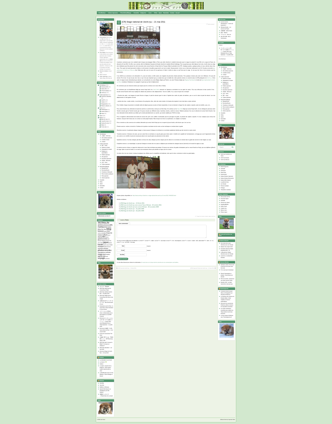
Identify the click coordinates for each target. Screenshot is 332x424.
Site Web (122, 254)
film (103, 237)
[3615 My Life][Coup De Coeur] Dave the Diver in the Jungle (106, 297)
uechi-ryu (213, 216)
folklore (107, 237)
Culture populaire (106, 164)
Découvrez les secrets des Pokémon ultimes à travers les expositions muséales (227, 305)
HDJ (108, 239)
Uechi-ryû (105, 76)
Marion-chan (224, 210)
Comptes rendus (105, 139)
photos (101, 250)
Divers (101, 108)
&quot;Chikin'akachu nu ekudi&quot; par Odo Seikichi (105, 390)
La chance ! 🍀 (103, 362)
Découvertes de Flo (225, 196)
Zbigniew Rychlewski (190, 80)
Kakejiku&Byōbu (225, 204)
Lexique (103, 141)
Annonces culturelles (106, 96)
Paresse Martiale (224, 262)
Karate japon (224, 174)
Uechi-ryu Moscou (225, 159)
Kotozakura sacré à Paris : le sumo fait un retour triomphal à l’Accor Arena (106, 307)
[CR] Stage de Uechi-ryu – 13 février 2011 (132, 203)
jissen (203, 216)
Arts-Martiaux (101, 12)
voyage (101, 258)
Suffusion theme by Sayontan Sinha (227, 419)
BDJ (106, 227)
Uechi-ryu (140, 24)
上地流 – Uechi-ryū (106, 135)
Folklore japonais (106, 154)
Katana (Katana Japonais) (227, 176)
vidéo (107, 256)
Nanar (102, 113)
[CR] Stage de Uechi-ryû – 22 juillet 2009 (132, 210)
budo (105, 231)
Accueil (178, 12)
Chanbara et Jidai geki (107, 172)
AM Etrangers (104, 109)
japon (106, 242)
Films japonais (105, 176)
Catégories (143, 12)
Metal (102, 125)
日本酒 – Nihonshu (106, 160)
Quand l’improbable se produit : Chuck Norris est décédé (227, 275)
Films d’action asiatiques (107, 174)
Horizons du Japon (225, 202)
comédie (103, 233)
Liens (150, 12)
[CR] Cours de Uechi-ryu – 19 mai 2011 (127, 268)
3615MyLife (103, 222)
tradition (108, 254)
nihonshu (109, 246)
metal (111, 244)
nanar (105, 246)
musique (101, 246)
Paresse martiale (225, 185)
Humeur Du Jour (105, 123)
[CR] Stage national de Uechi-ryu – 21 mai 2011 (143, 22)
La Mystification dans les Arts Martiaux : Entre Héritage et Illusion (106, 374)
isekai (101, 242)
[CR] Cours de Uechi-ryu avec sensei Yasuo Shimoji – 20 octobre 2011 (141, 205)
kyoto (104, 244)
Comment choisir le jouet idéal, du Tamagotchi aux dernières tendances (226, 293)
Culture (103, 102)
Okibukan (101, 380)
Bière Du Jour (104, 119)
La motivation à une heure (106, 360)
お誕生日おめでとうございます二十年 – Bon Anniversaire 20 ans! (106, 302)
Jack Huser (102, 419)
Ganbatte (101, 357)
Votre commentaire (123, 223)
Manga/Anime (105, 168)
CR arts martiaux (133, 24)
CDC (108, 231)
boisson (101, 231)
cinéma (99, 233)
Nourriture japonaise (106, 158)
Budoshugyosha (224, 166)
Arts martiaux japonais (107, 137)
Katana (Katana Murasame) (227, 178)
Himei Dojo (223, 172)
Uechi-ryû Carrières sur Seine (225, 235)
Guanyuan (223, 170)
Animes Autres (104, 111)
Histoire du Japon (106, 147)
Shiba (155, 12)
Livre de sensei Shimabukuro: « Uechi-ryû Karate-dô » (227, 23)
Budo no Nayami (224, 240)
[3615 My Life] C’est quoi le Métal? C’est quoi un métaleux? (106, 344)
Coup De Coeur (105, 121)
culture (104, 235)
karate (206, 216)
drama (100, 237)
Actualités (136, 12)
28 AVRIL (102, 383)
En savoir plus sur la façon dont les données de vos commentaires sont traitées (159, 262)
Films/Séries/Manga (125, 12)
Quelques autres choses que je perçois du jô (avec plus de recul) (227, 266)
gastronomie (102, 239)
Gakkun (101, 364)
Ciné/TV (103, 100)
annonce (106, 225)
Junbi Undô (156, 89)
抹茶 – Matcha (224, 32)
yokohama (107, 258)
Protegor (223, 187)
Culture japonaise (113, 12)
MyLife (101, 117)
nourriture (100, 248)
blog (109, 228)
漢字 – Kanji (104, 145)
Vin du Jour (104, 127)
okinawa (105, 248)
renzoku (107, 250)
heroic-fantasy (102, 240)
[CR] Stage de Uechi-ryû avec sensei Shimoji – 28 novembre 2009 (139, 207)
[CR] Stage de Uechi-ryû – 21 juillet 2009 (132, 208)
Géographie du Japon (107, 149)
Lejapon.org (223, 208)
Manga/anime (104, 104)
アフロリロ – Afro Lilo (226, 34)
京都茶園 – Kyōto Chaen (226, 30)
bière (109, 227)
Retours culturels (105, 105)
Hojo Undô (180, 108)
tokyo (104, 254)
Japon (160, 12)
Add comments (211, 24)
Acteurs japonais (105, 177)
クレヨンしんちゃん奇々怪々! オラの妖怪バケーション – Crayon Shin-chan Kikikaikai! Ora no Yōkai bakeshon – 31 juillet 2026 (227, 51)
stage (209, 216)
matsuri (107, 244)
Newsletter (166, 12)
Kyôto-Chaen (224, 206)
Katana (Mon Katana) (226, 180)
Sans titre (102, 385)
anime (100, 225)
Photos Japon (224, 212)
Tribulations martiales (226, 189)
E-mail (122, 250)
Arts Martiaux (127, 24)
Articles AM (103, 88)
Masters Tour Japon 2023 (227, 246)
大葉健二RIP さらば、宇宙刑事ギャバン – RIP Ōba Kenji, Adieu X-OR (106, 339)
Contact (172, 12)
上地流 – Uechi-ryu (227, 69)
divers (109, 235)
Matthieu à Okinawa (104, 387)
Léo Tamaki (223, 184)
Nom (123, 246)
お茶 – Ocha (104, 162)
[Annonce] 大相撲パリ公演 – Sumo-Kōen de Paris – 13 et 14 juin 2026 (106, 330)
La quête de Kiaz (225, 182)
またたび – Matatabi (104, 286)
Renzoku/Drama (105, 170)
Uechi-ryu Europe (225, 157)
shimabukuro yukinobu (104, 252)
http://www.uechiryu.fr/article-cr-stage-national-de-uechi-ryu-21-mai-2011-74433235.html (154, 195)
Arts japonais (105, 156)
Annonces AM (104, 87)
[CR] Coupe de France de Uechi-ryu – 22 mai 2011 (202, 268)
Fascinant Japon (225, 198)
